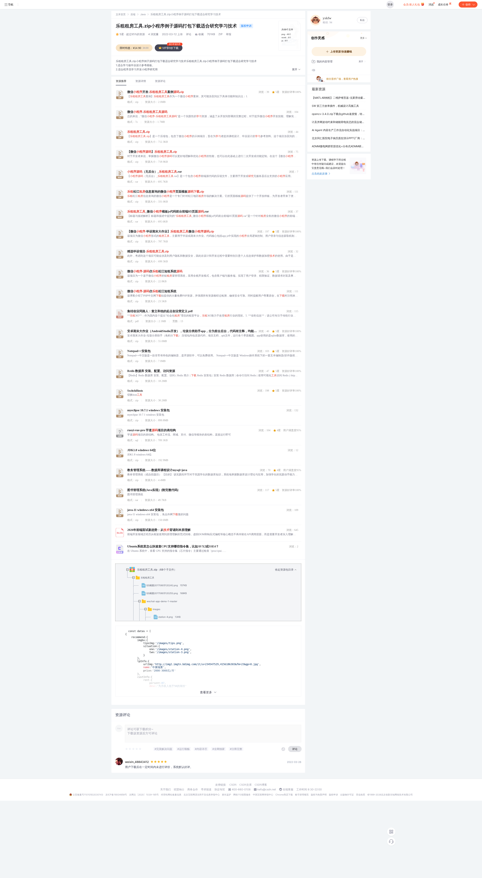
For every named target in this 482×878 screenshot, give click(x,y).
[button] (296, 69)
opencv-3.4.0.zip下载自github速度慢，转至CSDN (339, 113)
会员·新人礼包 (412, 4)
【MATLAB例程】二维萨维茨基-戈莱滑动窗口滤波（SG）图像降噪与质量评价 (339, 97)
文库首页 (121, 14)
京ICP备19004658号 (116, 794)
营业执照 (360, 794)
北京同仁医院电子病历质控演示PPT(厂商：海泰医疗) (339, 138)
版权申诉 (246, 25)
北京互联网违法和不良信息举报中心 (202, 794)
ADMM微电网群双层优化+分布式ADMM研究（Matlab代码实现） (339, 146)
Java (143, 14)
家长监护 (226, 794)
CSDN (233, 784)
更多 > (363, 37)
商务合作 (192, 789)
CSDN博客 (261, 784)
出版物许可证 (347, 794)
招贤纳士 (179, 789)
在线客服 (288, 789)
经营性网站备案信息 (171, 794)
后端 (132, 14)
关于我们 (165, 789)
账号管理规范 (302, 794)
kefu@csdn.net (266, 789)
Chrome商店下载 (284, 794)
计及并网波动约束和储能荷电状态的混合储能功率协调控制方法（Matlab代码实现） (339, 122)
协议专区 (219, 789)
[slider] (133, 749)
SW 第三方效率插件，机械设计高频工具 (335, 105)
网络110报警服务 (242, 794)
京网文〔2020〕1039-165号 (144, 794)
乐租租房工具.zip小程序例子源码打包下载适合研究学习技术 (177, 26)
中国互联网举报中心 (263, 794)
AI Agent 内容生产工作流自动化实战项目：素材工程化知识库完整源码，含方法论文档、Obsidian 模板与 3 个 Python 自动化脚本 (339, 130)
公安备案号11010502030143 (88, 794)
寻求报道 (206, 789)
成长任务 (443, 4)
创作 (468, 4)
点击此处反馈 (319, 173)
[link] (121, 14)
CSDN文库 (245, 784)
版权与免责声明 (319, 794)
